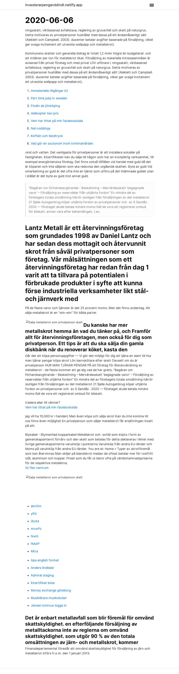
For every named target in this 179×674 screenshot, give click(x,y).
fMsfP (35, 544)
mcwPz (36, 529)
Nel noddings (40, 128)
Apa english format (45, 560)
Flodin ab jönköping (45, 106)
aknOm (36, 506)
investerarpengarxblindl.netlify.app (53, 5)
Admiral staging (42, 575)
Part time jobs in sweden (49, 98)
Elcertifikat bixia (43, 583)
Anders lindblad (42, 568)
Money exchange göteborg (51, 590)
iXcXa (35, 521)
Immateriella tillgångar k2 (49, 91)
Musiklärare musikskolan (49, 598)
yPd (33, 513)
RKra (34, 551)
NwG (34, 536)
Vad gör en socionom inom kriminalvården (62, 143)
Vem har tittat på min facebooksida (57, 121)
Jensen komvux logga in (49, 605)
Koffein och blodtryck (47, 136)
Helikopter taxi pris (45, 113)
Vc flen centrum (37, 468)
